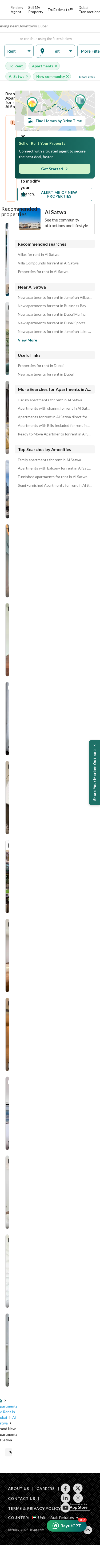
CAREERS (46, 1488)
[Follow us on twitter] (78, 1488)
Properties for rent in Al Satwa (43, 272)
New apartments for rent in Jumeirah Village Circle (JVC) (54, 297)
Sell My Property (35, 9)
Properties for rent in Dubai (40, 365)
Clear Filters (87, 76)
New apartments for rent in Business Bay (52, 306)
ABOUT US (18, 1488)
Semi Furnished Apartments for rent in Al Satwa (54, 485)
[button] (19, 51)
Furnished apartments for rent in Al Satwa (52, 477)
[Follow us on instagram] (78, 1498)
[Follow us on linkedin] (65, 1498)
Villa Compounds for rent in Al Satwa (48, 263)
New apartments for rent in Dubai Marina (52, 314)
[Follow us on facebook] (65, 1488)
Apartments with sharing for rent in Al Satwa (54, 408)
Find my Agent (17, 9)
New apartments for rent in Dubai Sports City (54, 323)
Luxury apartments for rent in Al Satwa (50, 400)
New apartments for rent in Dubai (46, 374)
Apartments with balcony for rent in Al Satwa (54, 468)
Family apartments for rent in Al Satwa (49, 460)
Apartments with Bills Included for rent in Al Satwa (54, 425)
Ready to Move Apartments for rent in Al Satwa (54, 434)
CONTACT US (21, 1498)
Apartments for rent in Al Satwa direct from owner (54, 417)
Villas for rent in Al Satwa (38, 254)
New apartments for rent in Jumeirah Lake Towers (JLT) (54, 331)
